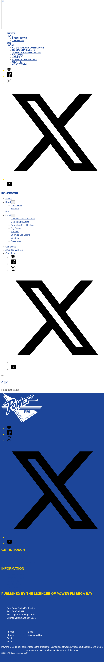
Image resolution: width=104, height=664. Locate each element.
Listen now (8, 193)
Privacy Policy (13, 581)
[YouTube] (9, 186)
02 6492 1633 (20, 632)
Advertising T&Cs (15, 578)
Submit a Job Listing (24, 59)
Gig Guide (17, 55)
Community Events (23, 50)
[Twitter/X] (55, 179)
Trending (18, 40)
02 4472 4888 (20, 635)
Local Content (13, 587)
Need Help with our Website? (21, 562)
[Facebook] (9, 76)
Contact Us (10, 247)
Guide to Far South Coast (28, 48)
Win (9, 43)
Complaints (10, 253)
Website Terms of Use (17, 584)
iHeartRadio (12, 661)
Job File (17, 57)
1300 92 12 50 (21, 638)
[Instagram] (9, 83)
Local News (19, 38)
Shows (11, 33)
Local (10, 45)
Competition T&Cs (16, 574)
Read (10, 36)
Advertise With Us (14, 250)
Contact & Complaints (17, 556)
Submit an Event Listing (26, 52)
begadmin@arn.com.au (24, 641)
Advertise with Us (15, 559)
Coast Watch (20, 64)
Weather (17, 62)
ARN (9, 658)
